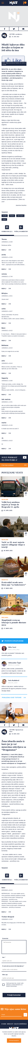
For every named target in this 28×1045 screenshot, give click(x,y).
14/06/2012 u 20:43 (7, 363)
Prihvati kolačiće (14, 1040)
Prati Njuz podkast (7, 465)
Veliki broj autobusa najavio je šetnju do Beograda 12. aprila (11, 504)
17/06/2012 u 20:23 (7, 440)
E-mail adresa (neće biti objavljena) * (13, 966)
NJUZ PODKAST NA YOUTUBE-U (9, 458)
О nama (3, 1024)
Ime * (3, 957)
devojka (5, 215)
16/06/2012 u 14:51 (7, 402)
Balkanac (5, 345)
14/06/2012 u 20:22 (7, 330)
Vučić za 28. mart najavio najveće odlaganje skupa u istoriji (13, 544)
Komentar (5, 938)
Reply (4, 250)
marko (4, 423)
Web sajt (4, 974)
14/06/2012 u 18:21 (7, 296)
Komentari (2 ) (7, 879)
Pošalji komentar (21, 231)
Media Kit (10, 1024)
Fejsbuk (12, 215)
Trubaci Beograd (8, 917)
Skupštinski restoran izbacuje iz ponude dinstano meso (14, 622)
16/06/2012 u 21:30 (7, 425)
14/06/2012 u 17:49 (7, 276)
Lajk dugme (20, 215)
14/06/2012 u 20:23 (7, 348)
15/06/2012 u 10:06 (7, 380)
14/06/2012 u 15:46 (7, 257)
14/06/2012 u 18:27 (7, 311)
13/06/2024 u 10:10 (7, 919)
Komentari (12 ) (7, 231)
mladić (4, 219)
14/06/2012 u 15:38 (7, 242)
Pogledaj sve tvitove (11, 697)
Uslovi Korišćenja (20, 1024)
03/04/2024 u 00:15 (7, 890)
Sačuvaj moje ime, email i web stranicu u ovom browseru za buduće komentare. (14, 985)
